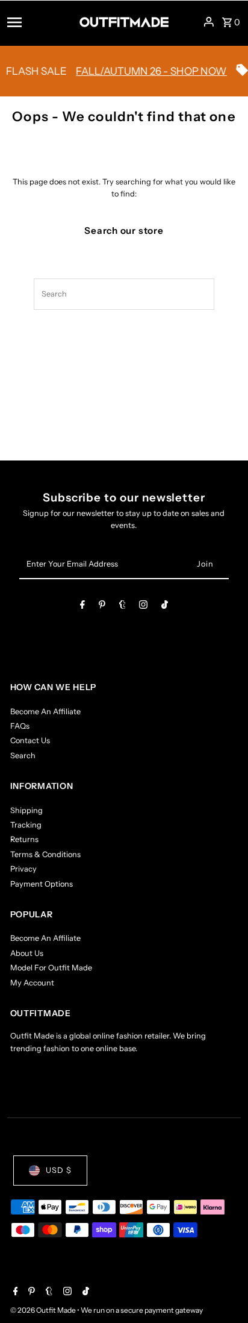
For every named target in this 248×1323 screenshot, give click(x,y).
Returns (24, 839)
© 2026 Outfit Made (43, 1310)
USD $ (59, 1170)
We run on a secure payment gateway (142, 1310)
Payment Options (41, 883)
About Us (26, 953)
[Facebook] (82, 606)
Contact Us (30, 740)
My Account (32, 982)
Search (23, 755)
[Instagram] (143, 606)
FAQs (19, 726)
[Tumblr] (122, 606)
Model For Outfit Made (51, 967)
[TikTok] (164, 606)
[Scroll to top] (222, 1291)
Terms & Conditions (45, 854)
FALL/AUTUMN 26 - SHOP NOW (145, 71)
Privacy (23, 868)
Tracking (26, 824)
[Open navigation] (39, 22)
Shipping (26, 810)
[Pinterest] (102, 606)
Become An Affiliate (45, 711)
